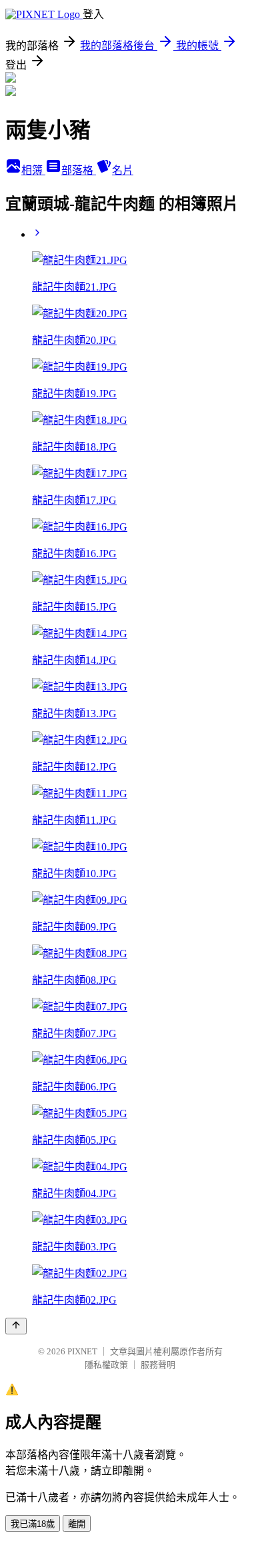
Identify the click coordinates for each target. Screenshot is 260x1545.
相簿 (33, 170)
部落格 (78, 170)
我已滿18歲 (33, 1524)
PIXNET (82, 1351)
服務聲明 (158, 1365)
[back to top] (16, 1326)
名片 (122, 170)
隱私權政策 (106, 1365)
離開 (76, 1524)
